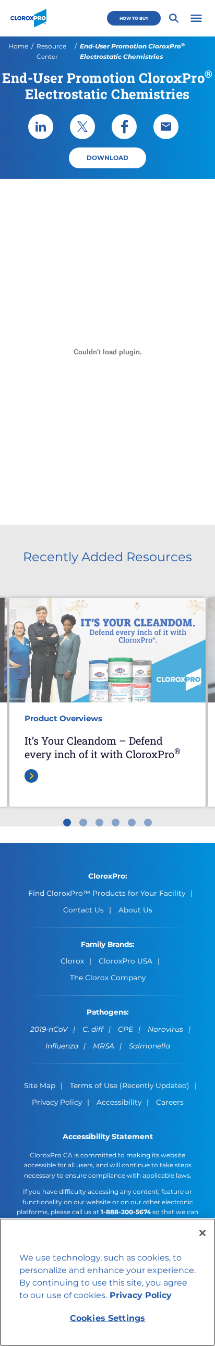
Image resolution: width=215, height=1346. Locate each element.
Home (18, 46)
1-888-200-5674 (126, 1212)
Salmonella (149, 1046)
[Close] (202, 1232)
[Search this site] (173, 18)
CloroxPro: (107, 876)
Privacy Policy (57, 1102)
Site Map (39, 1085)
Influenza (61, 1046)
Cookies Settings (108, 1318)
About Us (135, 910)
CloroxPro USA (125, 961)
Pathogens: (108, 1012)
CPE (125, 1029)
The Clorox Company (108, 977)
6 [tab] (148, 822)
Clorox (72, 961)
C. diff (92, 1029)
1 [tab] (67, 822)
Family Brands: (108, 944)
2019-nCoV (49, 1029)
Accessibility (119, 1102)
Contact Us (83, 910)
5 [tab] (132, 822)
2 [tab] (83, 822)
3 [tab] (99, 822)
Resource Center (51, 51)
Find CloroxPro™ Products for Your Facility (106, 893)
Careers (170, 1102)
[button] (196, 18)
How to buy (134, 18)
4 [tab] (116, 822)
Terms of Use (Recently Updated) (129, 1085)
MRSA (103, 1046)
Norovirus (165, 1029)
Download (107, 158)
